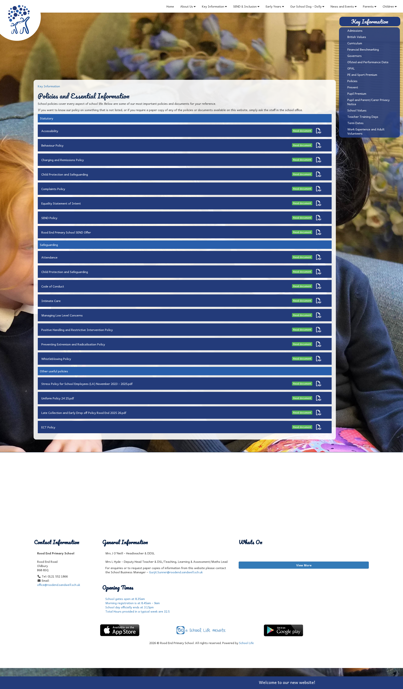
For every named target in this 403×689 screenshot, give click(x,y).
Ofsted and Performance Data (367, 62)
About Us (186, 6)
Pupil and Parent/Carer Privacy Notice (368, 101)
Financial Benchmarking (363, 49)
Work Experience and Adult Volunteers (366, 131)
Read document (302, 131)
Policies (352, 81)
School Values (356, 110)
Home (170, 6)
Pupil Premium (356, 93)
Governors (354, 55)
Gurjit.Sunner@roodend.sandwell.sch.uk (176, 572)
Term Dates (355, 123)
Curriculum (354, 43)
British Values (356, 36)
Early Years (274, 6)
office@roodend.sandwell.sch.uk (58, 584)
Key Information (213, 6)
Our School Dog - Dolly (306, 6)
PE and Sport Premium (362, 74)
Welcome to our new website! (257, 682)
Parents (368, 6)
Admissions (354, 30)
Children (388, 6)
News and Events (342, 6)
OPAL (351, 68)
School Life (246, 642)
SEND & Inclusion (245, 6)
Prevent (352, 87)
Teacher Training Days (362, 116)
